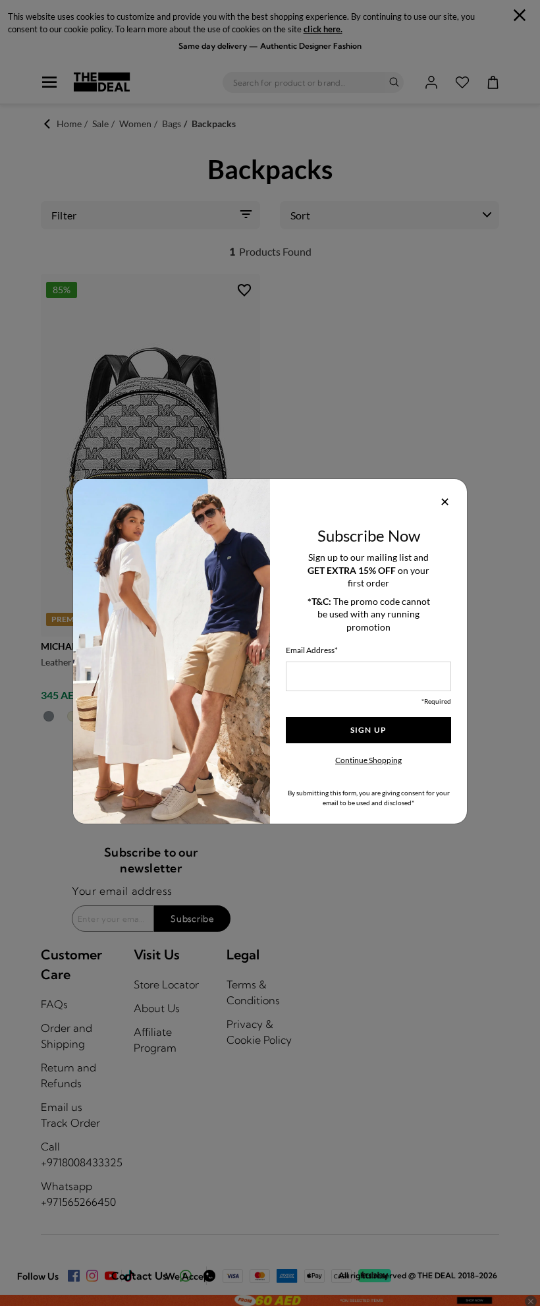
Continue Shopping (368, 760)
